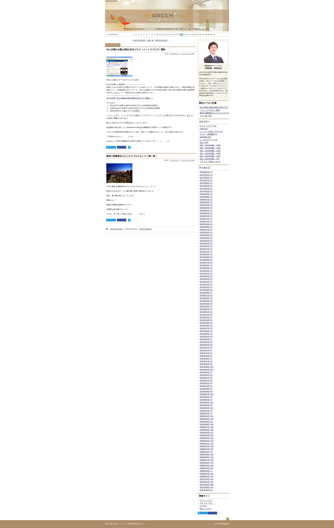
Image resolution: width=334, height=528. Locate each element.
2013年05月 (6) (206, 301)
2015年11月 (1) (206, 221)
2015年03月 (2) (206, 241)
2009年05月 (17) (207, 432)
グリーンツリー (206, 500)
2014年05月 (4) (206, 268)
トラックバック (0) (187, 54)
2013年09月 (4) (206, 290)
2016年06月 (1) (206, 202)
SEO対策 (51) (205, 137)
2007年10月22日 (161, 40)
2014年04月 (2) (206, 271)
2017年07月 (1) (206, 180)
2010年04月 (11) (206, 402)
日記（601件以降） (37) (210, 159)
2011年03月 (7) (206, 372)
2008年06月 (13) (207, 463)
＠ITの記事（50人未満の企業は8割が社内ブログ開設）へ (129, 98)
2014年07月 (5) (206, 262)
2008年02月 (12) (207, 474)
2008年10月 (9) (206, 452)
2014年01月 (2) (206, 279)
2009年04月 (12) (207, 435)
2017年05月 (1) (206, 183)
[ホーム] (107, 229)
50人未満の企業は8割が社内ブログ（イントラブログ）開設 (135, 49)
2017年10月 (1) (206, 175)
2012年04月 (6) (206, 336)
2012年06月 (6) (206, 331)
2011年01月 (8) (206, 378)
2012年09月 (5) (206, 323)
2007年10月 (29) (207, 485)
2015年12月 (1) (206, 219)
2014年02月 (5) (206, 276)
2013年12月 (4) (206, 282)
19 (182, 34)
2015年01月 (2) (206, 246)
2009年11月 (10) (206, 416)
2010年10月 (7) (206, 386)
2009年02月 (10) (207, 441)
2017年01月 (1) (206, 191)
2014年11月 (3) (206, 251)
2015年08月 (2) (206, 227)
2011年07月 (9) (206, 361)
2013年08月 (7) (206, 293)
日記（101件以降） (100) (210, 145)
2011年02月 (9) (206, 375)
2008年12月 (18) (207, 446)
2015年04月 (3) (206, 238)
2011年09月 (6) (206, 356)
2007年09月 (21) (207, 487)
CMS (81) (204, 129)
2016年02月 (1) (206, 213)
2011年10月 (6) (206, 353)
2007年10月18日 (139, 40)
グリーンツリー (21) (208, 126)
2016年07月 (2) (206, 199)
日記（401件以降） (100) (210, 153)
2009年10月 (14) (207, 419)
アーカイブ (204, 167)
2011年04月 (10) (206, 369)
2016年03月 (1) (206, 210)
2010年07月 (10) (207, 394)
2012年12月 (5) (206, 315)
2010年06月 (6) (206, 397)
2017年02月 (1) (206, 188)
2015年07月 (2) (206, 230)
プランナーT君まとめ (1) (210, 162)
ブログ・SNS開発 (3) (208, 134)
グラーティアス (206, 503)
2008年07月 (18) (207, 460)
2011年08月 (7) (206, 358)
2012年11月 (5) (206, 317)
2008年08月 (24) (207, 457)
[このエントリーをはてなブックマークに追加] (129, 147)
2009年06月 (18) (207, 430)
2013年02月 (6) (206, 309)
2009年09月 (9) (206, 421)
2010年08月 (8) (206, 391)
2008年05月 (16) (207, 465)
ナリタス (203, 506)
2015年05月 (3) (206, 235)
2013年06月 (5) (206, 298)
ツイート (112, 147)
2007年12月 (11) (206, 479)
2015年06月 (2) (206, 232)
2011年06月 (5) (206, 364)
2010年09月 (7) (206, 389)
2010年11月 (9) (206, 383)
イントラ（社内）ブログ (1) (211, 131)
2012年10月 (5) (206, 320)
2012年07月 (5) (206, 328)
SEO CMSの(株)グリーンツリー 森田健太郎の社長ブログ (125, 524)
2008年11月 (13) (206, 449)
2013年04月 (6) (206, 304)
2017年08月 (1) (206, 178)
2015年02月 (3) (206, 243)
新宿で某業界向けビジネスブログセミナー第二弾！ (131, 156)
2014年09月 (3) (206, 257)
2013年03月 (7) (206, 306)
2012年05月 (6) (206, 334)
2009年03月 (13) (207, 438)
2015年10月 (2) (206, 224)
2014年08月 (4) (206, 260)
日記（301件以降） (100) (210, 151)
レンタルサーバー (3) (208, 140)
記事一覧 (150, 40)
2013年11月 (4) (206, 284)
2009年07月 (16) (207, 427)
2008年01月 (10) (207, 476)
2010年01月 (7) (206, 411)
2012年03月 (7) (206, 339)
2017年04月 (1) (206, 186)
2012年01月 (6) (206, 345)
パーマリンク (174, 54)
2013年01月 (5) (206, 312)
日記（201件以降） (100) (210, 148)
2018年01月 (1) (206, 172)
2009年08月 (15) (207, 424)
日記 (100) (204, 142)
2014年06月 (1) (206, 265)
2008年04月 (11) (206, 468)
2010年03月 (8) (206, 405)
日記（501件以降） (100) (210, 156)
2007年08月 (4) (206, 490)
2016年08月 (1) (206, 197)
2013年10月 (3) (206, 287)
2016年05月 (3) (206, 205)
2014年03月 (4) (206, 273)
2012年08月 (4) (206, 325)
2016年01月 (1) (206, 216)
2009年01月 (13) (207, 443)
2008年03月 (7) (206, 471)
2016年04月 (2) (206, 208)
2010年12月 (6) (206, 380)
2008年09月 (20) (207, 454)
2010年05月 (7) (206, 400)
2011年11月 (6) (206, 350)
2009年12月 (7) (206, 413)
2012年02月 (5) (206, 342)
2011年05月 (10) (206, 367)
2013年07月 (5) (206, 295)
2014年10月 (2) (206, 254)
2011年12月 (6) (206, 347)
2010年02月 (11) (206, 408)
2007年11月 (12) (206, 482)
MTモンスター (206, 509)
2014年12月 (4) (206, 249)
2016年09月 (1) (206, 194)
